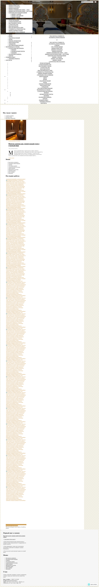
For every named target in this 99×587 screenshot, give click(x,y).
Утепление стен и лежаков (17, 32)
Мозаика (14, 52)
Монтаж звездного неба (16, 27)
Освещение (12, 44)
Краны (10, 36)
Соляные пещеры (10, 115)
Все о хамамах (36, 1)
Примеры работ (10, 57)
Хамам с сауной (16, 14)
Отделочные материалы (16, 48)
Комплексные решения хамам (18, 12)
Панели (11, 55)
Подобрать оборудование (57, 37)
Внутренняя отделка (15, 23)
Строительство (13, 24)
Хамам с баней (15, 17)
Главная (8, 2)
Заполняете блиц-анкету (9, 539)
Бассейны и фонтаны (10, 118)
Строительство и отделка (14, 18)
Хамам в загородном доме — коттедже (20, 11)
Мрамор (13, 50)
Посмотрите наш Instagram (12, 525)
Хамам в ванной (14, 8)
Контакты (9, 60)
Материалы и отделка (12, 47)
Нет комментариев (13, 148)
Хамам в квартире (14, 5)
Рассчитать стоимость (57, 36)
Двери (10, 35)
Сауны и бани (9, 117)
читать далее (11, 157)
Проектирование (14, 20)
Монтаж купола (13, 26)
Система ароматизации (16, 45)
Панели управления (15, 41)
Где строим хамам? (12, 4)
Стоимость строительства (17, 29)
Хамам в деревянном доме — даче (19, 10)
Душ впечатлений (14, 38)
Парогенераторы (14, 42)
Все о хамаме (11, 172)
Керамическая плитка (18, 51)
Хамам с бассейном (17, 15)
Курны (10, 39)
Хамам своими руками (16, 30)
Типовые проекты (14, 58)
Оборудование (10, 33)
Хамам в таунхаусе (14, 7)
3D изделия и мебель (15, 54)
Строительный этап (15, 21)
